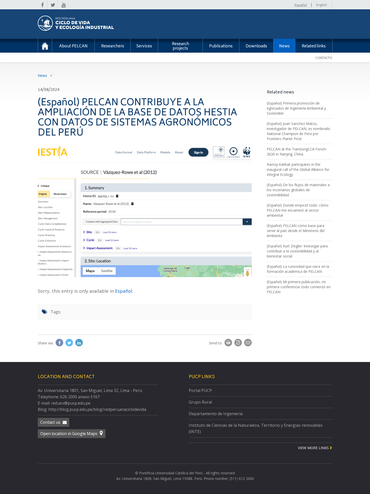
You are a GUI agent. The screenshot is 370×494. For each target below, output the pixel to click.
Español (300, 5)
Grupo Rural (200, 402)
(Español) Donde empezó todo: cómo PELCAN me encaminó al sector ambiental (297, 210)
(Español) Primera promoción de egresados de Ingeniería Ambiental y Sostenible (296, 108)
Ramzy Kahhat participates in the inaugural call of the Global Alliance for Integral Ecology (298, 169)
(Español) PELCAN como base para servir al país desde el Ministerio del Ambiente (295, 230)
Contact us (50, 422)
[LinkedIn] (79, 343)
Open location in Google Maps (69, 433)
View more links (314, 447)
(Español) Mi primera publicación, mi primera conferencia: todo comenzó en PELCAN (298, 286)
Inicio (45, 46)
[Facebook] (60, 343)
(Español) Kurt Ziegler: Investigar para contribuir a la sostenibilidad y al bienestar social (297, 251)
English (321, 5)
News (43, 75)
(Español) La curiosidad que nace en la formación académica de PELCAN (298, 269)
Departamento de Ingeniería (216, 413)
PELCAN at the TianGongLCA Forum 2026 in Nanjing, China (296, 151)
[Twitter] (69, 343)
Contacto (323, 57)
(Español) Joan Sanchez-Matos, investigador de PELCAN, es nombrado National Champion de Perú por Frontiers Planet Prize (298, 131)
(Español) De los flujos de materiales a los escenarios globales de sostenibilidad (298, 189)
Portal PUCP (200, 390)
